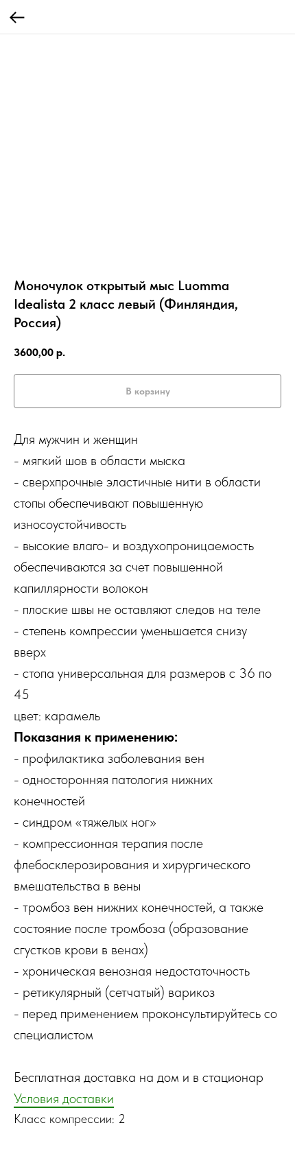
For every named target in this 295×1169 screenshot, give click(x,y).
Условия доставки (64, 1098)
